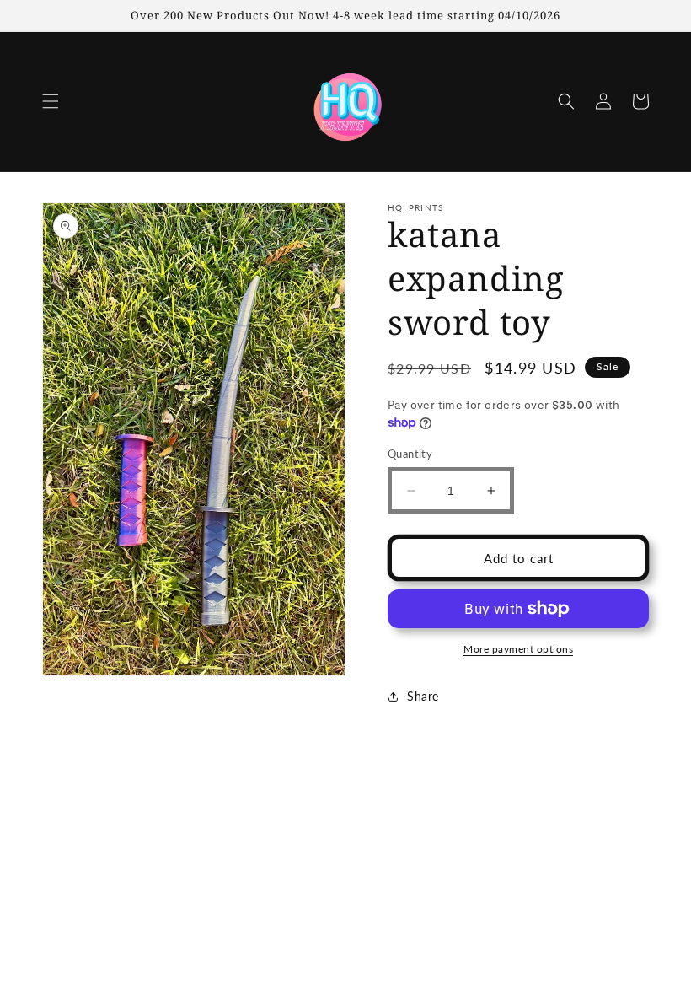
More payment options (518, 649)
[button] (50, 101)
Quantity (410, 453)
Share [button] (423, 696)
